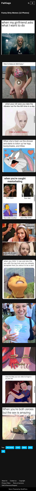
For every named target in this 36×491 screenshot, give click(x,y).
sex (3, 451)
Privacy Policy (6, 483)
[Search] (28, 3)
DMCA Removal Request (9, 485)
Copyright (22, 481)
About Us (4, 481)
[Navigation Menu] (32, 3)
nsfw (30, 447)
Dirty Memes (9, 447)
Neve (10, 489)
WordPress (24, 489)
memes (24, 447)
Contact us (13, 481)
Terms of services (18, 483)
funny (18, 447)
